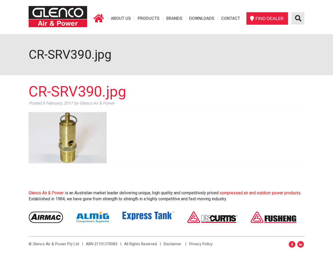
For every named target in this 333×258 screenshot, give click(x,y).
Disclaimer (172, 244)
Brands (174, 18)
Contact (230, 18)
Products (148, 18)
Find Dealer (269, 18)
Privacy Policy (201, 244)
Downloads (201, 18)
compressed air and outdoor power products (260, 192)
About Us (121, 18)
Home (98, 18)
